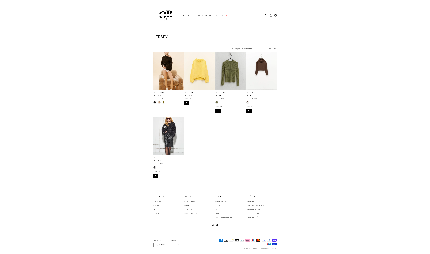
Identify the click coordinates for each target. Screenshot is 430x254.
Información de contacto (255, 205)
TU (187, 102)
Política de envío (252, 217)
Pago (217, 209)
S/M (218, 110)
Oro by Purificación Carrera (256, 248)
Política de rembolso (254, 209)
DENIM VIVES (157, 201)
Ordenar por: (235, 49)
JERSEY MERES (251, 93)
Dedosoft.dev (273, 248)
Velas (155, 209)
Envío (217, 213)
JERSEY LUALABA (159, 93)
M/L (225, 110)
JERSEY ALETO (189, 93)
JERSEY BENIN (158, 158)
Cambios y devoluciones (224, 217)
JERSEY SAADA (220, 93)
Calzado (156, 205)
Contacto (187, 205)
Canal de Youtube (190, 213)
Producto (218, 205)
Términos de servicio (253, 213)
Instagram (188, 209)
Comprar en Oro (221, 201)
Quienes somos (190, 201)
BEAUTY (156, 213)
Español (176, 245)
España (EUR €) (161, 245)
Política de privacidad (254, 201)
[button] (185, 15)
